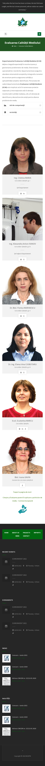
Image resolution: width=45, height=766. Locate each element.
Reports (37, 533)
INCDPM (28, 756)
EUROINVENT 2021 (19, 559)
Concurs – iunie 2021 (19, 655)
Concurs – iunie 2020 (19, 667)
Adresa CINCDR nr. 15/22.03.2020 (24, 678)
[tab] (22, 105)
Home (14, 46)
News (17, 536)
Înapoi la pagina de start (22, 492)
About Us (15, 533)
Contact (26, 536)
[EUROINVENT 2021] (6, 561)
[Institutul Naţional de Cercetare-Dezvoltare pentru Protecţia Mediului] (22, 21)
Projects (26, 533)
